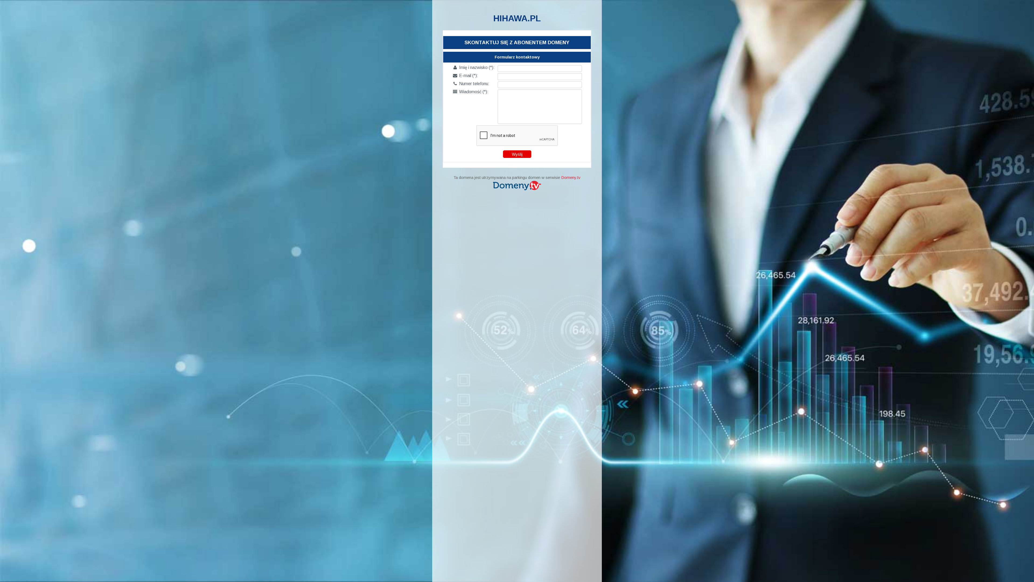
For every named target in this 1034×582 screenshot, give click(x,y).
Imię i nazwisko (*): (474, 67)
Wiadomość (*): (470, 91)
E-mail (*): (465, 75)
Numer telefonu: (471, 83)
